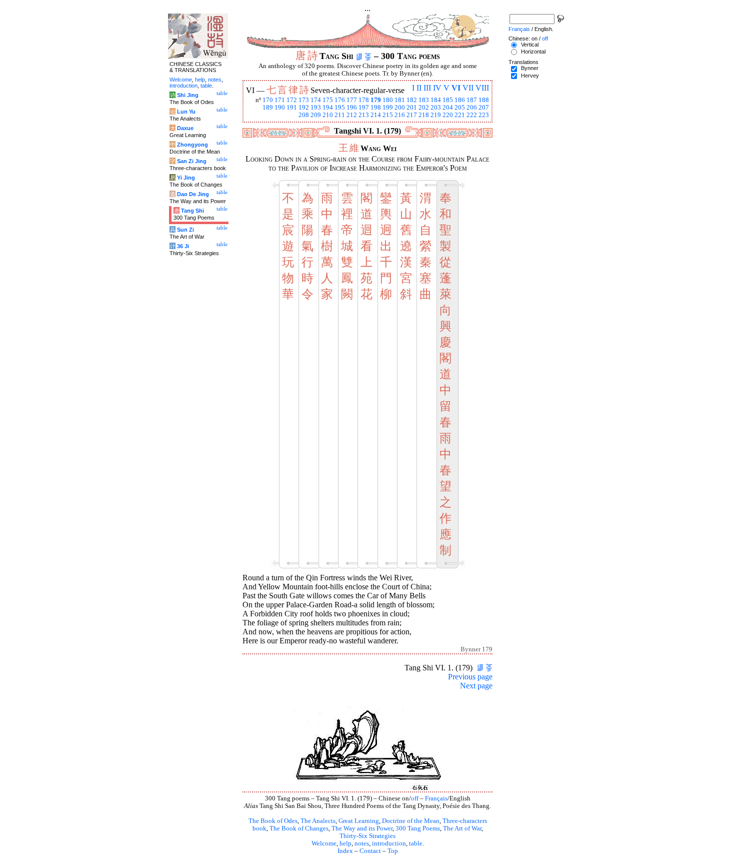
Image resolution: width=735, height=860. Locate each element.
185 (447, 100)
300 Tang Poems (418, 828)
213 (363, 115)
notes (361, 843)
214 (375, 115)
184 (435, 100)
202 (423, 107)
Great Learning (358, 820)
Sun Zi (185, 230)
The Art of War (462, 828)
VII (468, 88)
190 (279, 107)
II (419, 88)
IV (437, 88)
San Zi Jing (191, 161)
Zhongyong (192, 145)
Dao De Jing (193, 194)
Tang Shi (192, 211)
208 (303, 115)
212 (351, 115)
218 (423, 115)
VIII (482, 88)
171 (279, 100)
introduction (389, 843)
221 (459, 115)
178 (363, 100)
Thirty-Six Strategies (368, 835)
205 (459, 107)
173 (303, 100)
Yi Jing (186, 178)
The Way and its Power (362, 828)
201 (411, 107)
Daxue (185, 128)
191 (291, 107)
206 (471, 107)
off (414, 798)
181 (399, 100)
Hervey (530, 76)
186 (459, 100)
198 (375, 107)
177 (351, 100)
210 (327, 115)
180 (387, 100)
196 (351, 107)
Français (436, 798)
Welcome (324, 843)
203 (435, 107)
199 (387, 107)
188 (483, 100)
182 (411, 100)
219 (435, 115)
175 (327, 100)
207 (483, 107)
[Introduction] (359, 56)
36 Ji (183, 246)
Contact (370, 850)
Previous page (470, 676)
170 (267, 100)
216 (399, 115)
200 (399, 107)
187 (471, 100)
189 (267, 107)
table (415, 843)
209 (315, 115)
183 (423, 100)
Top (393, 850)
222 (471, 115)
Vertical (529, 45)
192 (303, 107)
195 (339, 107)
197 (363, 107)
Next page (476, 685)
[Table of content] (368, 56)
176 (339, 100)
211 (339, 115)
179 (375, 100)
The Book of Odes (273, 820)
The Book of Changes (299, 828)
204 (447, 107)
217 (411, 115)
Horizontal (533, 52)
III (427, 88)
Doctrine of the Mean (411, 820)
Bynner (529, 68)
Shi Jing (187, 95)
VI (456, 88)
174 (315, 100)
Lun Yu (186, 112)
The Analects (318, 820)
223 (483, 115)
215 (387, 115)
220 (447, 115)
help (346, 843)
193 (315, 107)
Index (345, 850)
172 (291, 100)
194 (327, 107)
